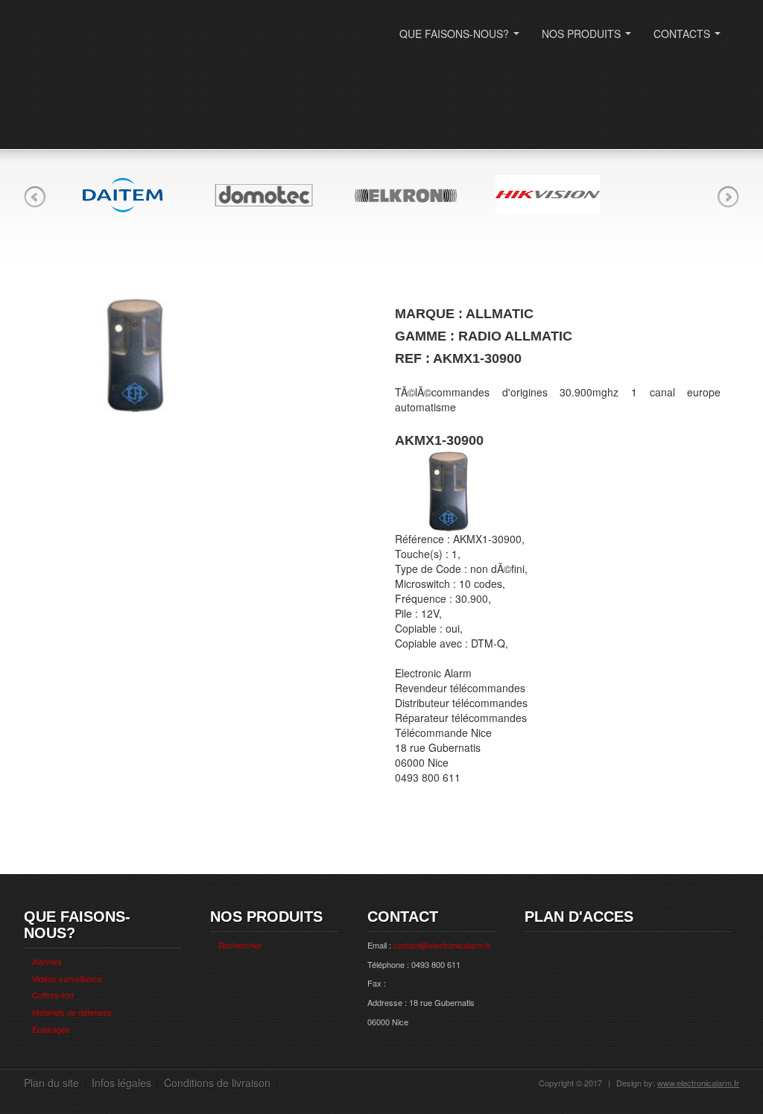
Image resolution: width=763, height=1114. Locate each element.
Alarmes (47, 961)
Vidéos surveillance (67, 978)
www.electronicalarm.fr (698, 1083)
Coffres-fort (53, 995)
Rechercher (240, 945)
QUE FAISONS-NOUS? (462, 38)
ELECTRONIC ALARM (124, 43)
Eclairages (51, 1029)
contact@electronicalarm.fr (442, 945)
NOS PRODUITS (589, 38)
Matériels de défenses (72, 1012)
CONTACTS (689, 38)
